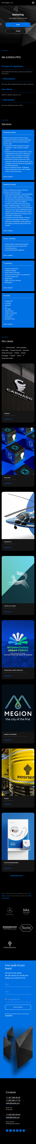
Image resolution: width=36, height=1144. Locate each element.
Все (3, 347)
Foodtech (12, 355)
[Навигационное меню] (33, 3)
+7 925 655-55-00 (13, 1115)
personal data (8, 1015)
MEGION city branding (10, 734)
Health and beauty (7, 353)
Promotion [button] (6, 296)
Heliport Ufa (7, 541)
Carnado (6, 413)
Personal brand (10, 347)
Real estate (5, 350)
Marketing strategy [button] (9, 184)
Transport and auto (15, 350)
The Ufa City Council (10, 606)
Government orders (7, 358)
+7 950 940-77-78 (13, 1100)
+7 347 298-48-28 (13, 1097)
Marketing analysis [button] (9, 132)
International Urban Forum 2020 (13, 670)
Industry (23, 353)
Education (26, 350)
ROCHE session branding (11, 862)
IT (23, 355)
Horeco (19, 355)
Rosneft (6, 798)
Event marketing (21, 347)
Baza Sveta (7, 477)
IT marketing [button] (7, 263)
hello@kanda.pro (13, 1103)
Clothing (16, 353)
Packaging (5, 355)
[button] (18, 24)
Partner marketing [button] (9, 238)
